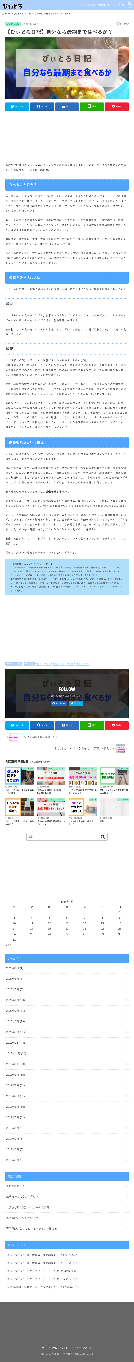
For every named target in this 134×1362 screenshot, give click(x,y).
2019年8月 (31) (15, 1085)
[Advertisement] (67, 137)
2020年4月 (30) (15, 999)
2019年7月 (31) (15, 1096)
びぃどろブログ (64, 1354)
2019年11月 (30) (16, 1053)
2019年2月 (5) (14, 1149)
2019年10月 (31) (16, 1064)
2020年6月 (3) (14, 978)
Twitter (78, 703)
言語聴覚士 (84, 664)
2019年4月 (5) (14, 1127)
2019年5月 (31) (15, 1117)
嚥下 (48, 664)
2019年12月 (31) (16, 1042)
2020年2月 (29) (15, 1021)
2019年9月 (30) (15, 1074)
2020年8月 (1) (14, 968)
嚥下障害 (60, 664)
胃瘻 (71, 664)
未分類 (30, 664)
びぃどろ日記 (12, 24)
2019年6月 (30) (15, 1106)
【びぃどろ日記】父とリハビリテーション (30, 1270)
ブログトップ (103, 5)
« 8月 (8, 944)
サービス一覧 (118, 5)
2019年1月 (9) (14, 1160)
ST (40, 664)
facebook (60, 703)
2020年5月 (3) (14, 989)
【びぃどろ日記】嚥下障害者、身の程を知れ (32, 1254)
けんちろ (65, 1278)
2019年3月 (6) (14, 1138)
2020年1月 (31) (15, 1032)
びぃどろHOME (88, 5)
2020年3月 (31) (15, 1010)
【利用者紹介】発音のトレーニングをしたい (32, 1287)
